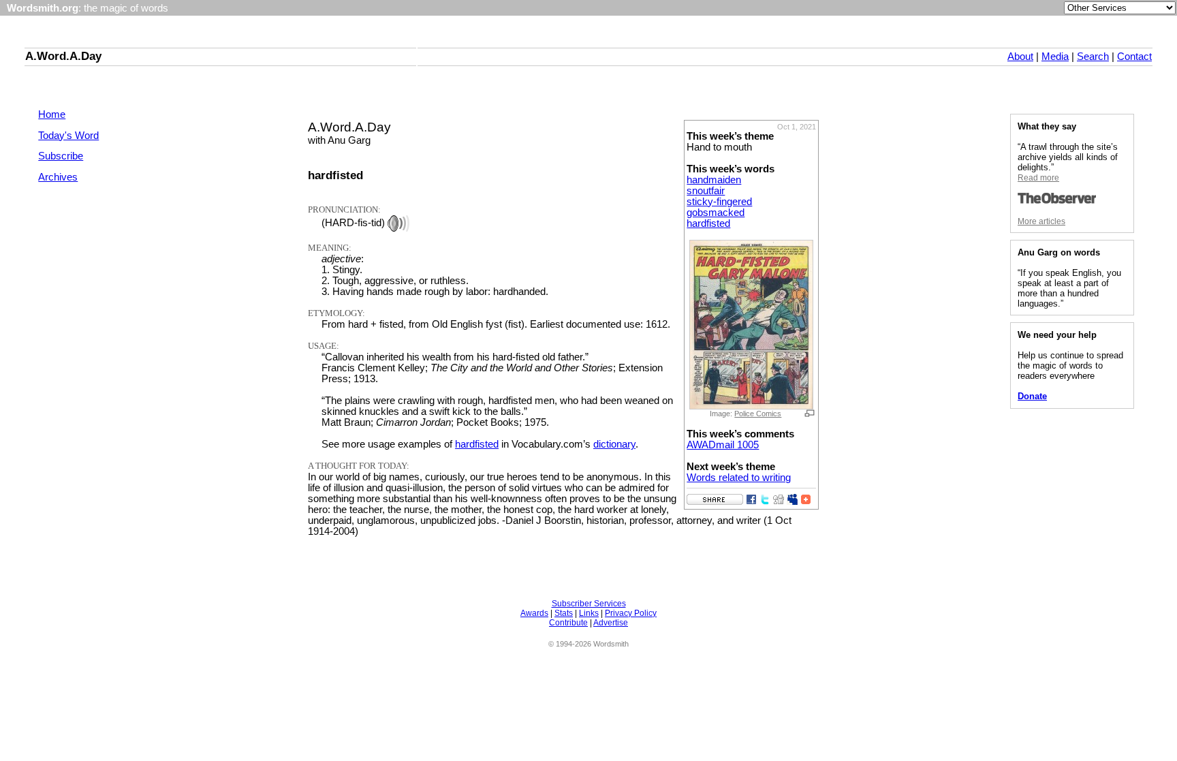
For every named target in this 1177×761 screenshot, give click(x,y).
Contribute (568, 622)
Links (589, 613)
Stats (563, 613)
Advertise (610, 622)
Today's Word (68, 135)
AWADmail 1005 (723, 444)
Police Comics (757, 413)
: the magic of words (87, 8)
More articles (1041, 221)
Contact (1134, 56)
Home (51, 114)
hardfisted (708, 223)
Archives (58, 177)
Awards (534, 613)
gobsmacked (715, 212)
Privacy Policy (631, 613)
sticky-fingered (719, 201)
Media (1055, 56)
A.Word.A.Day (63, 56)
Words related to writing (739, 477)
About (1020, 56)
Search (1093, 56)
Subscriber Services (589, 603)
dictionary (614, 444)
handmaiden (714, 179)
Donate (1032, 396)
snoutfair (706, 190)
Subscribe (60, 156)
